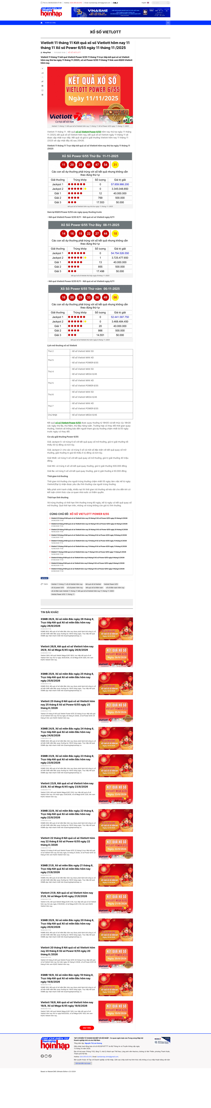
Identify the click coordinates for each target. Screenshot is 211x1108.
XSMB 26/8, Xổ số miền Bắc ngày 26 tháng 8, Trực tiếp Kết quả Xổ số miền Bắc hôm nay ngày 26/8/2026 (67, 622)
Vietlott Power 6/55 (111, 584)
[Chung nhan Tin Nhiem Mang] (162, 1040)
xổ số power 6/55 (57, 587)
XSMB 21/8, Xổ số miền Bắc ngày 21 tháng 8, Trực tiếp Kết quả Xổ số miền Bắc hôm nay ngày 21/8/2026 (67, 869)
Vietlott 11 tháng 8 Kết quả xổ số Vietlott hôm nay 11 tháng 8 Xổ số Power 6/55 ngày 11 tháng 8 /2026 (88, 552)
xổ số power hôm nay (75, 587)
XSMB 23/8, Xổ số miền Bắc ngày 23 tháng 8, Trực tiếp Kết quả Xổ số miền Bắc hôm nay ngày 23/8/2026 (67, 759)
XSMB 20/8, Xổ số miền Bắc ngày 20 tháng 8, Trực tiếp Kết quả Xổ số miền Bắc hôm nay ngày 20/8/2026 (67, 923)
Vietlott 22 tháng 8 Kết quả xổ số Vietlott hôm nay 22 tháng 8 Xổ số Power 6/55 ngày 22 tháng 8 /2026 (89, 524)
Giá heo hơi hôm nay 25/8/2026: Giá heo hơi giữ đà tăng (157, 23)
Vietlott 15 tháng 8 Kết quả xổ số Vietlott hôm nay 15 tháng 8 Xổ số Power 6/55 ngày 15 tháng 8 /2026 (89, 541)
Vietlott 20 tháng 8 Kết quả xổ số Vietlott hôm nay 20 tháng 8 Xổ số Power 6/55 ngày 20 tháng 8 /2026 (89, 529)
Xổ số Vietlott (105, 32)
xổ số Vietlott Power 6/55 (88, 132)
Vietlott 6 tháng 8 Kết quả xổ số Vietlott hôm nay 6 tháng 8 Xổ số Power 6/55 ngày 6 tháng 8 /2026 (87, 563)
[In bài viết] (42, 94)
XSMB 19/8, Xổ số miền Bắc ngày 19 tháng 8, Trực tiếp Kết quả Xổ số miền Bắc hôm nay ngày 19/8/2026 (67, 978)
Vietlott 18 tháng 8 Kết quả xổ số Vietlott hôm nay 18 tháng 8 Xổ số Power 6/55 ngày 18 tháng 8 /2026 (89, 535)
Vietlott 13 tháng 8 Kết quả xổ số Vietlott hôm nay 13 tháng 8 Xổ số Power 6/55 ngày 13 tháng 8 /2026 (89, 546)
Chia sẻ (45, 578)
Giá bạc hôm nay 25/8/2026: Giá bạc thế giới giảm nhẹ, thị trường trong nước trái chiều (59, 23)
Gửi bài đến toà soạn (83, 1063)
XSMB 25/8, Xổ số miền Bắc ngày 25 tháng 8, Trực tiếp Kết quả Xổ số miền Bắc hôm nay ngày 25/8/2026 (67, 677)
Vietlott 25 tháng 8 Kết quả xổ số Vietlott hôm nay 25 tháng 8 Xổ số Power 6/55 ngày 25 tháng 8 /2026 (89, 518)
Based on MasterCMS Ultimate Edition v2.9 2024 (58, 1071)
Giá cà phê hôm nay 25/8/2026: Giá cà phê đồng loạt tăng (114, 23)
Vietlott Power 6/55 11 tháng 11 (62, 594)
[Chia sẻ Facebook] (42, 86)
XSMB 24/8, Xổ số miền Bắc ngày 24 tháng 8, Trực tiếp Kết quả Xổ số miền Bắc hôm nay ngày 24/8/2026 (67, 732)
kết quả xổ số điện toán (94, 587)
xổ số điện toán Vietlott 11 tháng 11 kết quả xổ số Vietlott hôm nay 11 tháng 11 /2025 (82, 591)
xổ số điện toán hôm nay (115, 587)
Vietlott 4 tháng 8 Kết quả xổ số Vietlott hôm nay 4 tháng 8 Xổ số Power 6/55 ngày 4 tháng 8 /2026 (87, 569)
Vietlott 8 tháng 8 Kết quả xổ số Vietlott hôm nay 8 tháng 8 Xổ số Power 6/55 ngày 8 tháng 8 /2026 (87, 557)
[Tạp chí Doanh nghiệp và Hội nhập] (113, 3)
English (144, 3)
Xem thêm (87, 1028)
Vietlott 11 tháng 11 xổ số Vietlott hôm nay (66, 584)
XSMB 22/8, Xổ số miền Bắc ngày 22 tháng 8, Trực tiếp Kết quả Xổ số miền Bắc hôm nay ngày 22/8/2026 (67, 814)
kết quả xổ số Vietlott (93, 584)
